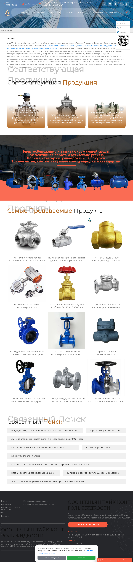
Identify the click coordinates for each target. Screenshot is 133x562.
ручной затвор (51, 48)
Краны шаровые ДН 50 (98, 447)
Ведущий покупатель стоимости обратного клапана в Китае (44, 430)
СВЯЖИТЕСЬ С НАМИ (87, 524)
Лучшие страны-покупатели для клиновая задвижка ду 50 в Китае (47, 439)
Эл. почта (123, 24)
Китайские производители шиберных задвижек (93, 473)
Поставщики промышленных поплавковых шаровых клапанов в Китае (50, 464)
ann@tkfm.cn (30, 4)
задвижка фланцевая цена (89, 46)
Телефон (122, 28)
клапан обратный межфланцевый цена (33, 473)
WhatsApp (123, 32)
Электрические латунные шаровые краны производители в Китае (47, 481)
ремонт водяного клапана (25, 456)
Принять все (81, 558)
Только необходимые (51, 558)
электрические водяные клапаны (60, 46)
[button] (121, 109)
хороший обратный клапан (105, 430)
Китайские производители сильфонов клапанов (37, 447)
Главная (3, 30)
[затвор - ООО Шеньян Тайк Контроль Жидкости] (7, 12)
